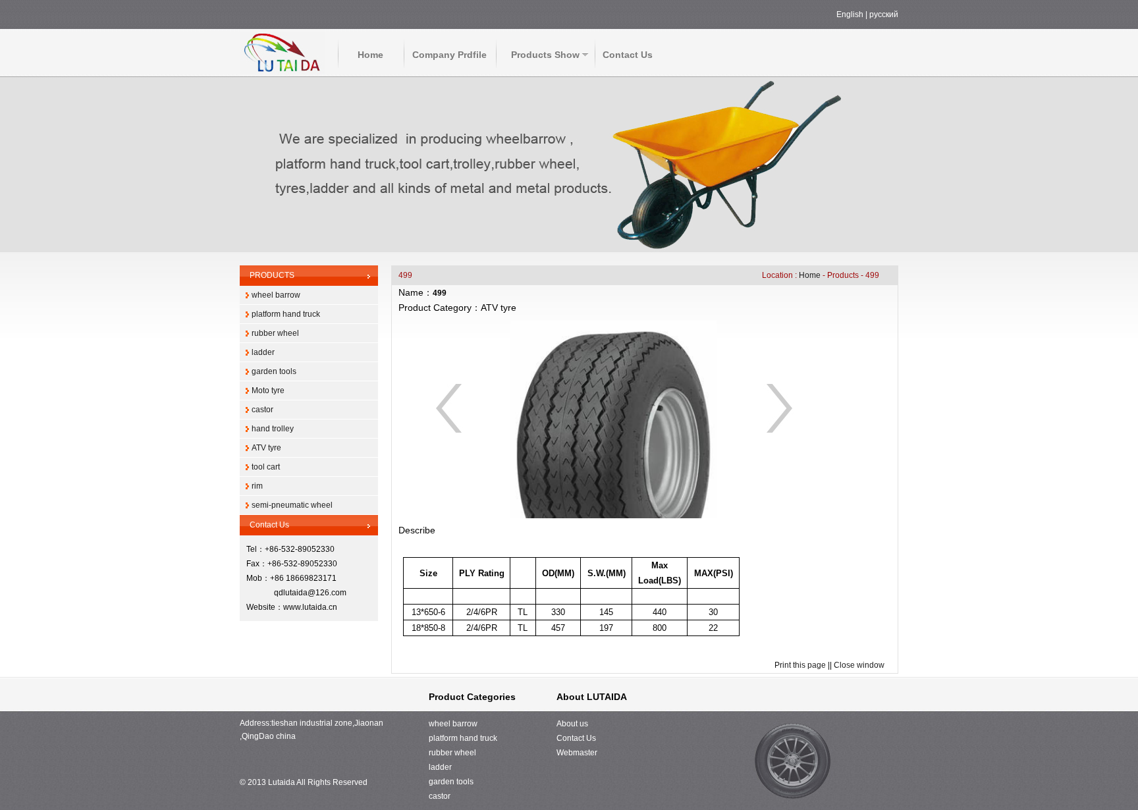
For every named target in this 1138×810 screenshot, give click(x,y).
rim (257, 486)
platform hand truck (286, 314)
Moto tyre (268, 390)
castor (262, 409)
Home (370, 54)
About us (572, 723)
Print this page (800, 665)
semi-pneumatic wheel (292, 505)
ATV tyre (266, 447)
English (849, 14)
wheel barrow (276, 295)
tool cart (266, 467)
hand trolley (273, 428)
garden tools (274, 371)
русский (883, 14)
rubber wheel (275, 333)
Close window (859, 665)
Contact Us (628, 54)
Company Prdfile (449, 54)
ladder (263, 352)
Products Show (545, 54)
